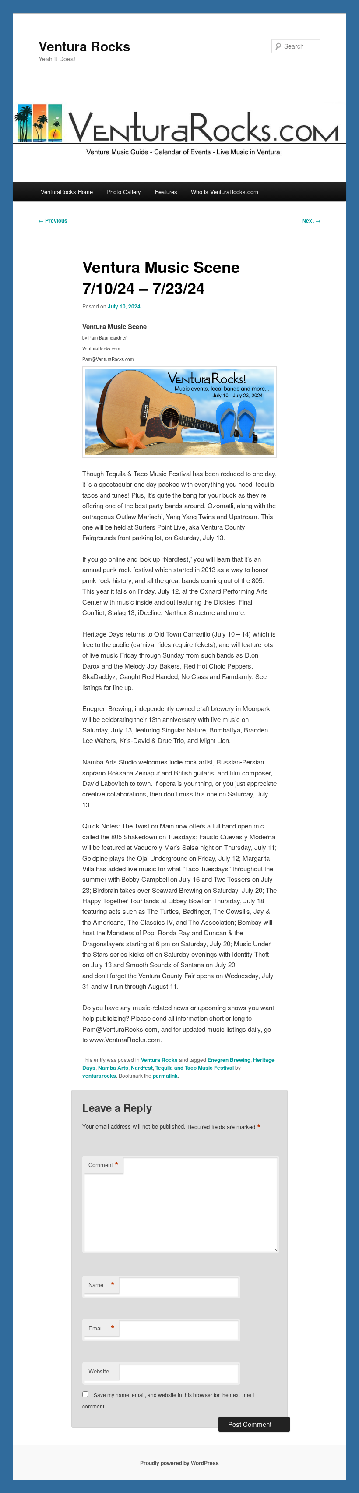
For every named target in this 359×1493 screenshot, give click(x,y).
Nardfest (142, 1068)
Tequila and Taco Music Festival (194, 1068)
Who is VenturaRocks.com (224, 192)
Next (311, 220)
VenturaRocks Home (67, 192)
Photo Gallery (123, 192)
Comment (103, 1165)
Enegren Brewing (229, 1060)
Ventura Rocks (84, 45)
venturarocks (99, 1075)
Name (101, 1285)
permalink (165, 1075)
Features (166, 192)
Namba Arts (113, 1068)
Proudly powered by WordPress (179, 1463)
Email (101, 1328)
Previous (53, 220)
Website (98, 1371)
